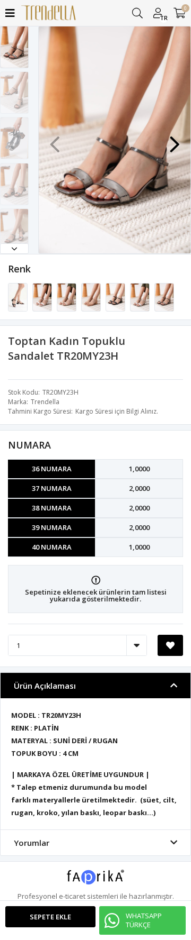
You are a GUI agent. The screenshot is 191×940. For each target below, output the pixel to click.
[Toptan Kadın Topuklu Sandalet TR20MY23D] (92, 297)
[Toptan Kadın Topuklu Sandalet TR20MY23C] (67, 297)
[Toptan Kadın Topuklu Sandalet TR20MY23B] (43, 297)
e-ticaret (72, 896)
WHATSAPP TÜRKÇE (144, 920)
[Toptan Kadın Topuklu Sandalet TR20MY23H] (164, 297)
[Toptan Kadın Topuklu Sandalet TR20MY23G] (140, 297)
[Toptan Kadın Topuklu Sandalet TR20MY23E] (116, 297)
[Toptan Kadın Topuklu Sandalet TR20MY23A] (18, 297)
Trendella (45, 401)
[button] (14, 248)
